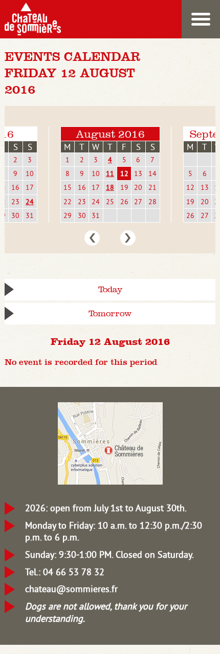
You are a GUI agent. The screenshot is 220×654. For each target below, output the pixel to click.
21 (152, 187)
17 (30, 187)
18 (110, 187)
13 (138, 173)
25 (110, 201)
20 (138, 187)
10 (30, 173)
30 (15, 215)
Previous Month (92, 238)
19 (124, 187)
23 (15, 201)
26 (124, 201)
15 (67, 187)
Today (110, 289)
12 (124, 173)
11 (110, 173)
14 (152, 173)
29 (67, 215)
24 (30, 201)
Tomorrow (110, 313)
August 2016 (110, 134)
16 (15, 187)
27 (138, 201)
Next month (128, 238)
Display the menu (201, 19)
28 (152, 201)
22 (67, 201)
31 (30, 215)
